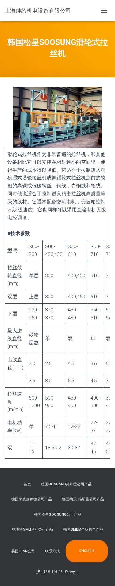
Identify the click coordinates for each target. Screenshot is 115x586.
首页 (27, 484)
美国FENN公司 (23, 551)
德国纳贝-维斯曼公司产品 (83, 499)
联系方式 (52, 551)
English (86, 551)
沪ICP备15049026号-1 (57, 571)
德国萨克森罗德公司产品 (31, 499)
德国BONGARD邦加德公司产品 (66, 484)
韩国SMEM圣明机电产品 (83, 529)
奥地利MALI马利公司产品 (32, 529)
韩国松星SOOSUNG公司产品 (57, 514)
